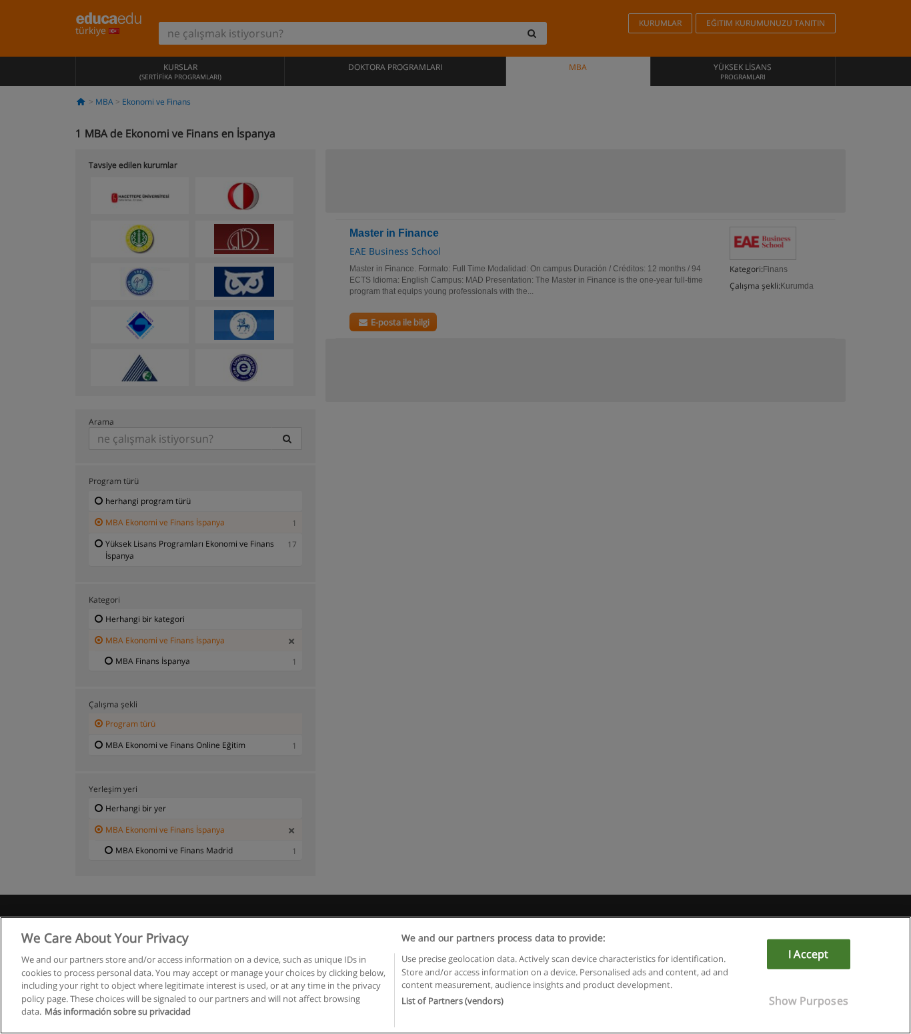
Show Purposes (808, 1000)
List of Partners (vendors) (452, 1001)
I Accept (808, 954)
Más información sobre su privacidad (118, 1011)
